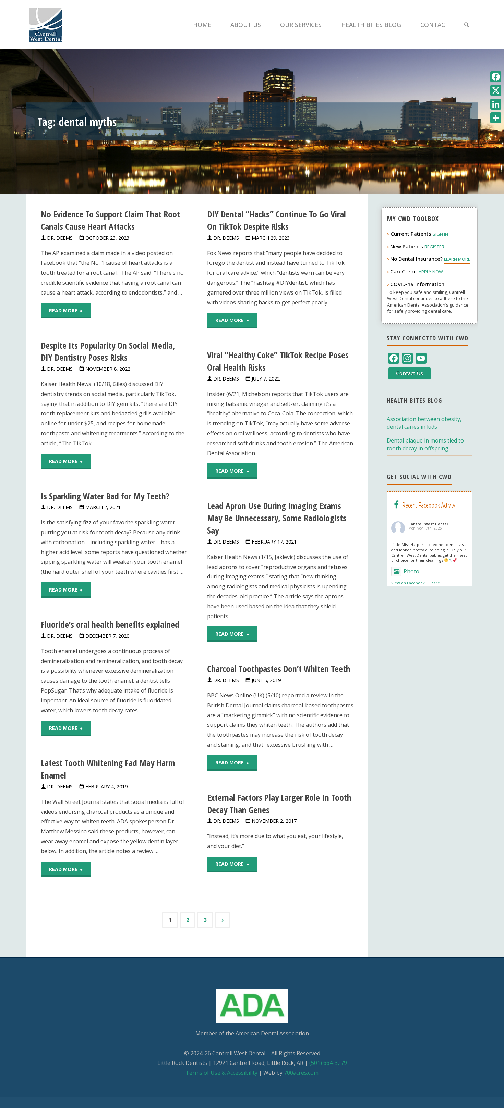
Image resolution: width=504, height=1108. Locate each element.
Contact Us (409, 373)
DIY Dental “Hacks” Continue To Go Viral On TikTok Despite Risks (276, 220)
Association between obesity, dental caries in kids (424, 423)
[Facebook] (496, 77)
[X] (496, 90)
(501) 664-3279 (328, 1063)
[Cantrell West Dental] (45, 24)
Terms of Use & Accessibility (221, 1072)
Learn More (457, 259)
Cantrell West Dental (428, 524)
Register (434, 247)
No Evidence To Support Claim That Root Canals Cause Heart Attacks (110, 220)
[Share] (496, 118)
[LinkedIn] (496, 104)
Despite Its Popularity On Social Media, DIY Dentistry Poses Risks (108, 351)
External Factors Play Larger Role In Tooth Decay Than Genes (279, 804)
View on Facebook (408, 582)
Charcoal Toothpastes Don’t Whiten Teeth (278, 669)
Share (434, 582)
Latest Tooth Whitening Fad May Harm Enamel (108, 769)
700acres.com (301, 1072)
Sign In (440, 234)
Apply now (431, 272)
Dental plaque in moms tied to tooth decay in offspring (425, 444)
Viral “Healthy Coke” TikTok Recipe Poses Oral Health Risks (278, 361)
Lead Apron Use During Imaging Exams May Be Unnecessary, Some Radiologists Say (276, 518)
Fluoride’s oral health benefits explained (110, 625)
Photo (411, 571)
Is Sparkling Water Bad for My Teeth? (105, 496)
